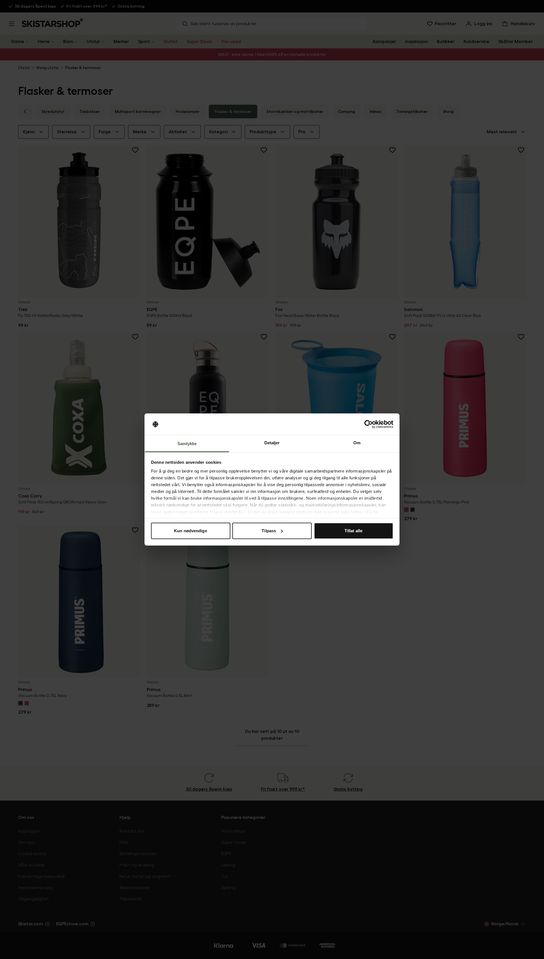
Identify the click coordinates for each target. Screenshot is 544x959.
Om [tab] (356, 442)
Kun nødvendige (190, 530)
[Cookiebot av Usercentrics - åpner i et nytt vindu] (368, 424)
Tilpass (269, 530)
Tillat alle (353, 530)
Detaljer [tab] (272, 442)
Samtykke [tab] (187, 443)
